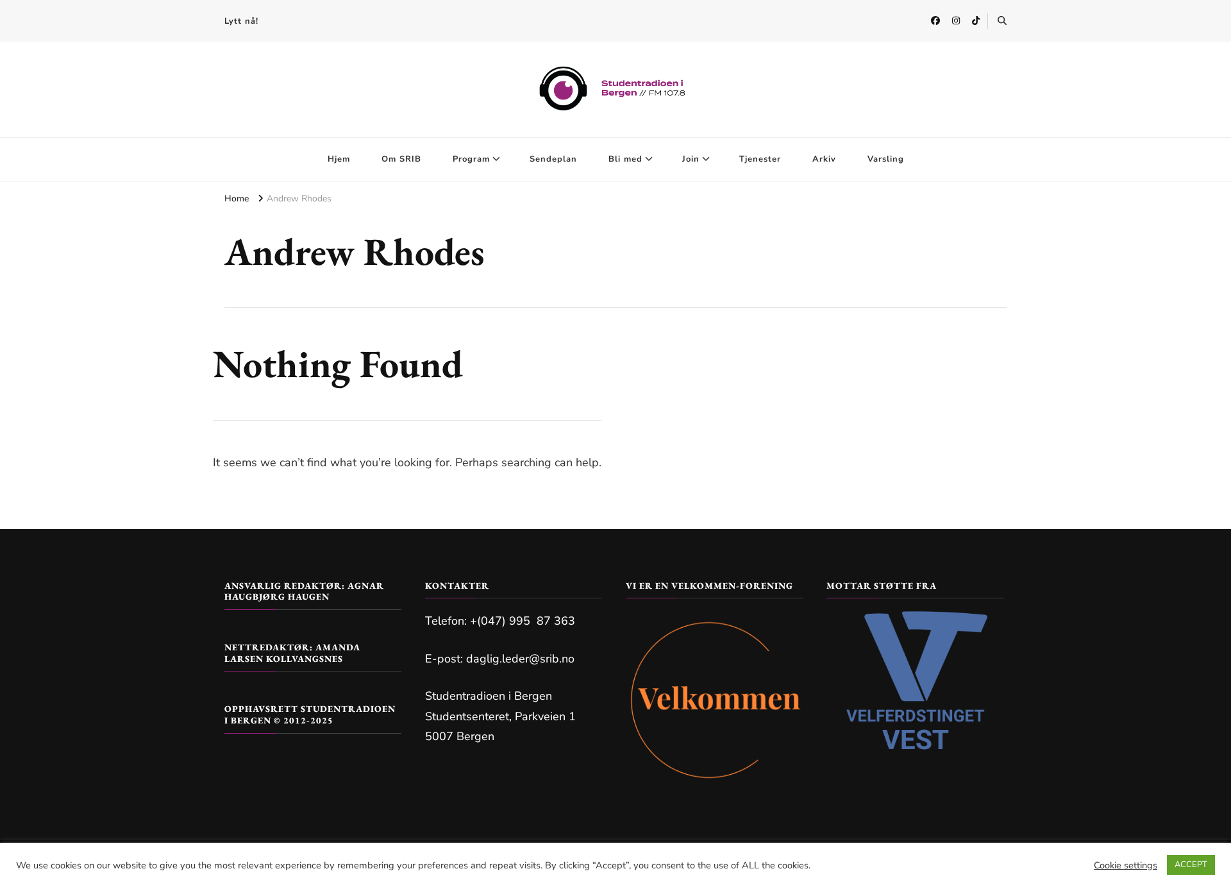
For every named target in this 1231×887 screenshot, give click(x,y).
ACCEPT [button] (1191, 864)
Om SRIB (401, 159)
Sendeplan (553, 159)
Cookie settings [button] (1125, 865)
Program (471, 159)
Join (690, 159)
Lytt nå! (241, 21)
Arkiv (824, 159)
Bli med (625, 159)
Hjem (339, 159)
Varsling (885, 159)
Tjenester (760, 159)
